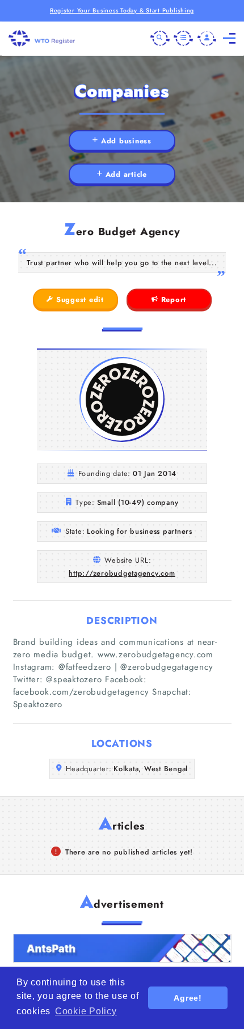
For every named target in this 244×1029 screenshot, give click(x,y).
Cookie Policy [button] (86, 1011)
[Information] (183, 38)
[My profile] (207, 38)
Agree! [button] (188, 997)
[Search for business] (160, 38)
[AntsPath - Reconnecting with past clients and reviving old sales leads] (122, 948)
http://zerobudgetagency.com (122, 573)
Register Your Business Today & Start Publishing (122, 10)
